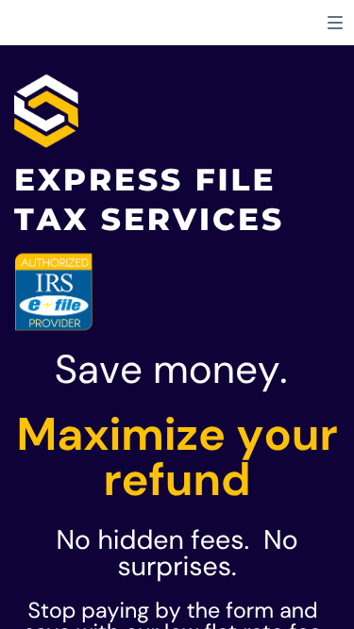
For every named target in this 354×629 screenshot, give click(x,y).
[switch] (335, 22)
